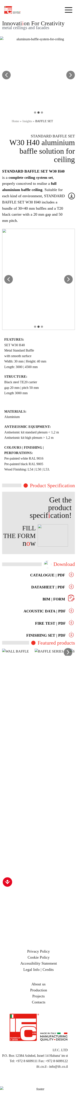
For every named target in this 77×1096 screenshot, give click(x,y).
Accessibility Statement (38, 963)
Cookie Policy (39, 957)
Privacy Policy (38, 951)
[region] (38, 723)
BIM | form (54, 599)
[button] (6, 75)
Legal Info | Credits (38, 969)
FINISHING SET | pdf (47, 635)
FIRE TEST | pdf (51, 623)
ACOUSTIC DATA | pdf (46, 611)
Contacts (38, 1002)
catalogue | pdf (48, 575)
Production (38, 990)
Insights (27, 121)
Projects (38, 996)
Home (15, 121)
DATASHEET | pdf (48, 587)
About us (38, 984)
